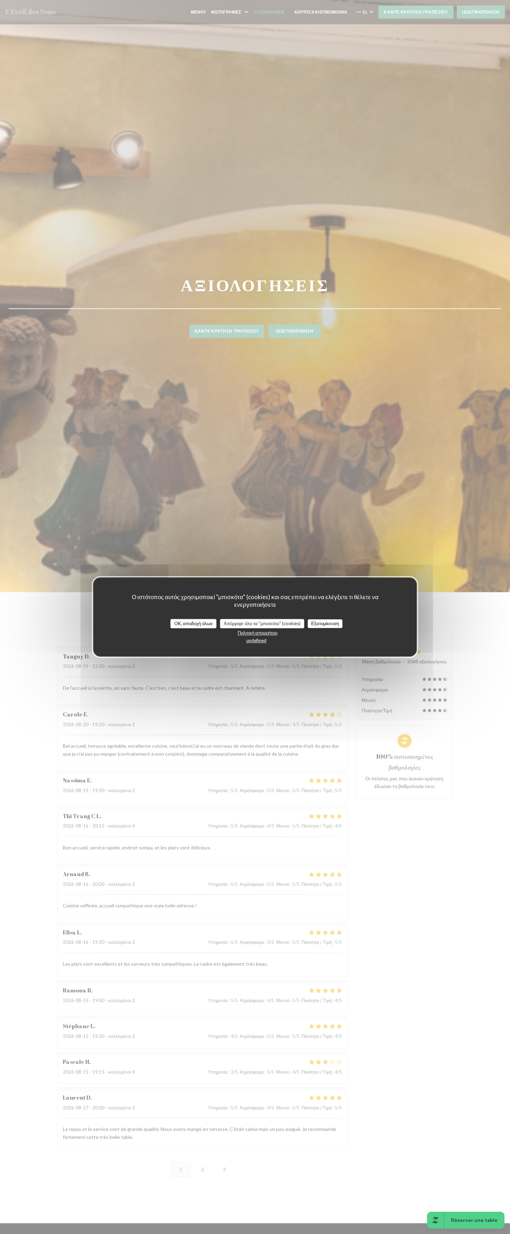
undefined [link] (256, 640)
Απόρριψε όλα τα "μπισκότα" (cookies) (262, 623)
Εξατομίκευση (325, 623)
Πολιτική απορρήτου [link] (258, 633)
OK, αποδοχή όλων (193, 623)
